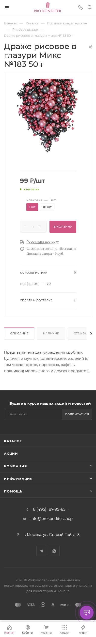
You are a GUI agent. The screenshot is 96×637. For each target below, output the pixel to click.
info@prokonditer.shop (52, 518)
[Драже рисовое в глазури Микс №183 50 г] (48, 115)
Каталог (13, 441)
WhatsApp (54, 551)
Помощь (13, 491)
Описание (19, 333)
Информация (18, 479)
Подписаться (77, 414)
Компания (15, 466)
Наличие (51, 333)
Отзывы (81, 333)
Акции (11, 453)
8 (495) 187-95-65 (49, 509)
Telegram (41, 551)
